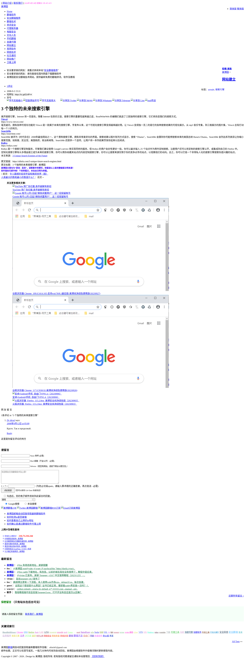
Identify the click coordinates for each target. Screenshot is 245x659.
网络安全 (47, 636)
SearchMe (6, 131)
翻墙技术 (11, 21)
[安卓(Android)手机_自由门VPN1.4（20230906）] (37, 394)
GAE (41, 632)
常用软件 (11, 49)
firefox (31, 632)
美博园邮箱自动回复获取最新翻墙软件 (26, 513)
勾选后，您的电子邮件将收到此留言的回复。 (29, 496)
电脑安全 (11, 32)
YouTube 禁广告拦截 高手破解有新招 (30, 190)
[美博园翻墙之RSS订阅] (49, 508)
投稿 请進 (227, 69)
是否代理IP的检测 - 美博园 (15, 544)
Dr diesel (11, 420)
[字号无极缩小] (15, 100)
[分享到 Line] (138, 100)
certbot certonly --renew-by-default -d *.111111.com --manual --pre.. (47, 589)
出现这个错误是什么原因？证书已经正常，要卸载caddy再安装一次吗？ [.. (52, 585)
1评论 (9, 86)
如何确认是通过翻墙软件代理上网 (24, 524)
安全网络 (223, 632)
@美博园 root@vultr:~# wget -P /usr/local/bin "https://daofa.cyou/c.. (44, 568)
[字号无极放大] (48, 100)
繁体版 (240, 9)
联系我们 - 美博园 (34, 614)
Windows (150, 632)
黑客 (111, 636)
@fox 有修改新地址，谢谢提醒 (32, 565)
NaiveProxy (85, 632)
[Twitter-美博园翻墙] (27, 508)
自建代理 (11, 42)
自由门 (86, 636)
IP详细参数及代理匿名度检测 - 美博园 (19, 541)
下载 (168, 632)
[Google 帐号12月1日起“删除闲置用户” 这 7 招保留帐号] (41, 193)
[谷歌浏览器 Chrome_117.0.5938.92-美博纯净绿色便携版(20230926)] (90, 387)
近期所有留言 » (236, 596)
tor (112, 632)
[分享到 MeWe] (85, 100)
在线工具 (206, 632)
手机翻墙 (11, 38)
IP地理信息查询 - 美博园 (14, 539)
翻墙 (71, 635)
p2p (92, 632)
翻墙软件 (11, 14)
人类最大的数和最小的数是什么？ (18, 177)
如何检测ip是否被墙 (17, 517)
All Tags (236, 641)
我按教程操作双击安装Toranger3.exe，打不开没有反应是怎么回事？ (48, 592)
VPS (145, 632)
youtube (162, 632)
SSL (105, 632)
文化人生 (11, 35)
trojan (122, 632)
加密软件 (197, 632)
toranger (116, 632)
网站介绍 (7, 3)
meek (78, 632)
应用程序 (7, 636)
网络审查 (56, 636)
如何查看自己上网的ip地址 (20, 520)
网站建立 (11, 45)
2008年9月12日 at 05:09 (18, 423)
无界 (22, 636)
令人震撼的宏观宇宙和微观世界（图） (29, 174)
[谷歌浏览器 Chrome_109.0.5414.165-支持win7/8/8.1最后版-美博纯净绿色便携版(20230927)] (90, 290)
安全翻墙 (233, 632)
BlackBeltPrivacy (9, 632)
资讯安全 (11, 25)
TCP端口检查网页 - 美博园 (15, 551)
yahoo (156, 632)
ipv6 (65, 632)
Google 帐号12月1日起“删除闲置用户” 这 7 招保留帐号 (40, 196)
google (211, 89)
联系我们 (18, 3)
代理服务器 (12, 28)
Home (9, 11)
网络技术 (11, 52)
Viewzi (4, 119)
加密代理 (189, 632)
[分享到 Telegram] (121, 100)
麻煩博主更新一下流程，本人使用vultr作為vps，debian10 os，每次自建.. (49, 582)
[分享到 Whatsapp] (102, 100)
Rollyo (4, 143)
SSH (101, 632)
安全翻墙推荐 (13, 18)
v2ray (136, 632)
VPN (141, 632)
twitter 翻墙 (129, 632)
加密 (182, 632)
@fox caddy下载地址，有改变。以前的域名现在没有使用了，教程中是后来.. (55, 572)
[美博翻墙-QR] (8, 508)
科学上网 (39, 636)
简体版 (233, 9)
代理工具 (175, 632)
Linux (70, 632)
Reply (9, 433)
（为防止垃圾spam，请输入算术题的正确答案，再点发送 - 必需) (66, 486)
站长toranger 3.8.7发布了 (28, 579)
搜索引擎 (219, 89)
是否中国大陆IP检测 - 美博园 (15, 546)
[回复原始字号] (31, 100)
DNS (26, 632)
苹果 (92, 636)
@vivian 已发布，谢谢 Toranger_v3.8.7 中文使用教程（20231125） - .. (51, 575)
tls (109, 632)
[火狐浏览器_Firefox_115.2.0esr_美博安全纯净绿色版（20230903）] (45, 400)
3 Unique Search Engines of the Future (29, 155)
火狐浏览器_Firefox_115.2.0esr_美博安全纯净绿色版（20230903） (44, 404)
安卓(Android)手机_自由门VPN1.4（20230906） (36, 397)
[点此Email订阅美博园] (70, 508)
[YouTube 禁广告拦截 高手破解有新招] (31, 186)
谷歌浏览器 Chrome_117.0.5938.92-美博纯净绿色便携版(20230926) (44, 390)
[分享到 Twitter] (68, 100)
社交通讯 (11, 55)
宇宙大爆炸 (214, 632)
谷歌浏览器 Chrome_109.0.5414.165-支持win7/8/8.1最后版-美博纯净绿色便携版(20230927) (56, 293)
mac (74, 632)
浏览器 (28, 635)
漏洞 (34, 636)
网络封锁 (64, 636)
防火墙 (106, 636)
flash (37, 632)
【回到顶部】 (98, 656)
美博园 (4, 6)
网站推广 (11, 59)
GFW (46, 632)
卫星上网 (11, 62)
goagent (53, 632)
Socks (96, 632)
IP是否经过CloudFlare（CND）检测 (18, 549)
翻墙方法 (78, 635)
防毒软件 (98, 636)
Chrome (20, 632)
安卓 (240, 632)
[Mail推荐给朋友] (150, 100)
